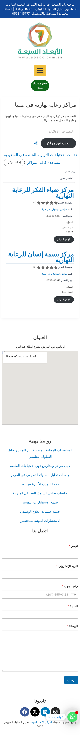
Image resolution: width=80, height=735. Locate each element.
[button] (40, 70)
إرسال (71, 680)
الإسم (73, 546)
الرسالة (72, 626)
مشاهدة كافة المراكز (43, 162)
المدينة (73, 606)
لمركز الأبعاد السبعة (41, 722)
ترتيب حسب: (70, 171)
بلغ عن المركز (63, 239)
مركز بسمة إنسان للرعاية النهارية (41, 257)
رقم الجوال (70, 586)
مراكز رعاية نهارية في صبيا (54, 209)
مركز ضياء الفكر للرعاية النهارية (43, 192)
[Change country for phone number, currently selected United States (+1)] (73, 595)
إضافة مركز (14, 162)
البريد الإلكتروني (67, 566)
